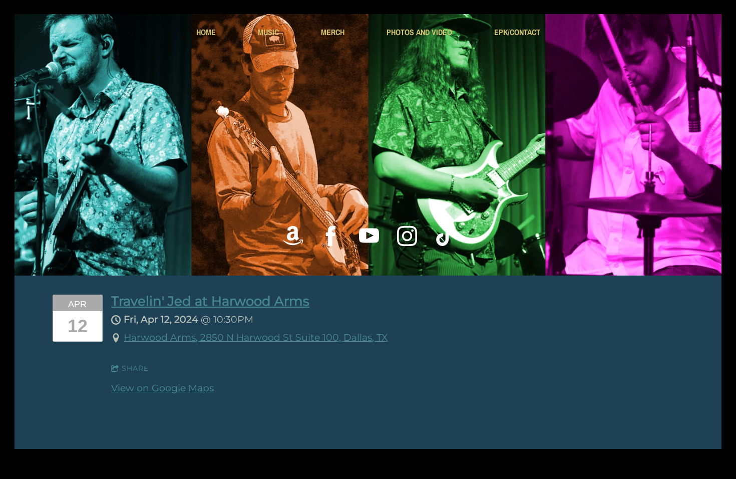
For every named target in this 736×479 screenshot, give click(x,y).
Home (206, 32)
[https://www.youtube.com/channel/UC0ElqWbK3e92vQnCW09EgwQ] (369, 236)
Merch (332, 32)
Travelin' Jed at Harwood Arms (210, 301)
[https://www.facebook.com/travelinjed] (331, 236)
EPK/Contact (517, 32)
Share (135, 368)
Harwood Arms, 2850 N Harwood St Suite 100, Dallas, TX (256, 337)
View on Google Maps (162, 388)
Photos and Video (419, 32)
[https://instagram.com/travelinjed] (407, 236)
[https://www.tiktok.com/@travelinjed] (445, 236)
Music (268, 32)
